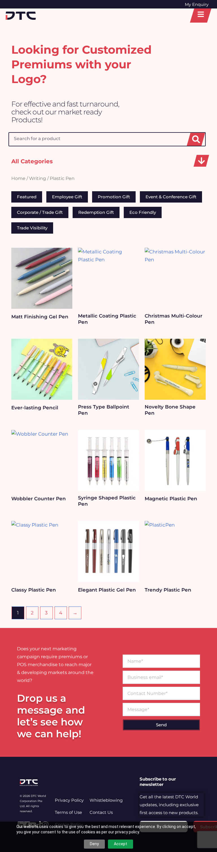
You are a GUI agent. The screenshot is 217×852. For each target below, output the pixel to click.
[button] (201, 161)
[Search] (196, 139)
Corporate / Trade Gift (40, 212)
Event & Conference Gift (171, 196)
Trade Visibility (32, 228)
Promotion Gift (114, 196)
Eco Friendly (142, 212)
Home (18, 178)
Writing (37, 178)
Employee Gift (67, 196)
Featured (26, 196)
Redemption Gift (96, 212)
